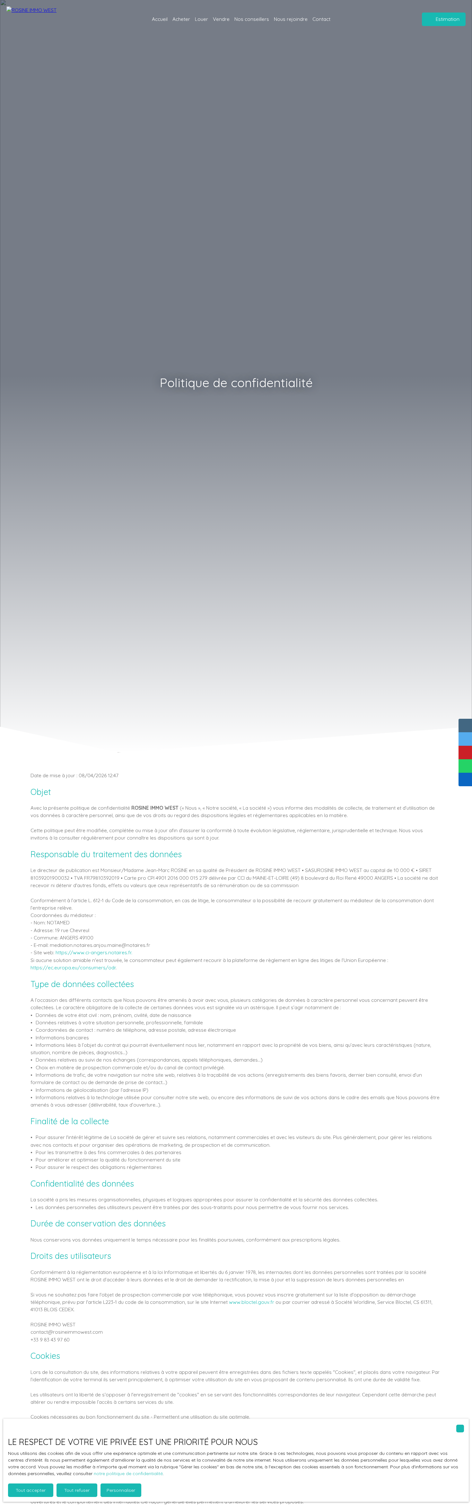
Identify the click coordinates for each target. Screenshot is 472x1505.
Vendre (221, 19)
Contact (321, 19)
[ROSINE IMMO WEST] (43, 19)
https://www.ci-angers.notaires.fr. (94, 952)
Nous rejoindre (291, 19)
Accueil (160, 19)
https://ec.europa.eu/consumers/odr (73, 967)
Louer (201, 19)
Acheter (181, 19)
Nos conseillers (251, 19)
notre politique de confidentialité (128, 1473)
